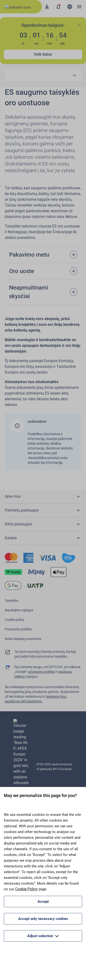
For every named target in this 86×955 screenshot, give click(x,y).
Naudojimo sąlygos (19, 610)
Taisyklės (11, 600)
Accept (43, 901)
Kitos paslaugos (18, 524)
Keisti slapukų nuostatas (23, 639)
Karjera (11, 538)
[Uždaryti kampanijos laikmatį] (79, 25)
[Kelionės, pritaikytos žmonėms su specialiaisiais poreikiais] (47, 6)
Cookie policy (14, 620)
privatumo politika (41, 672)
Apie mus (13, 496)
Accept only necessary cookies (43, 919)
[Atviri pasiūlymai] (58, 6)
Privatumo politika (18, 629)
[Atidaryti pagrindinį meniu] (79, 6)
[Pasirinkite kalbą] (70, 6)
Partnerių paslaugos (22, 510)
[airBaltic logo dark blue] (21, 6)
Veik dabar (43, 54)
